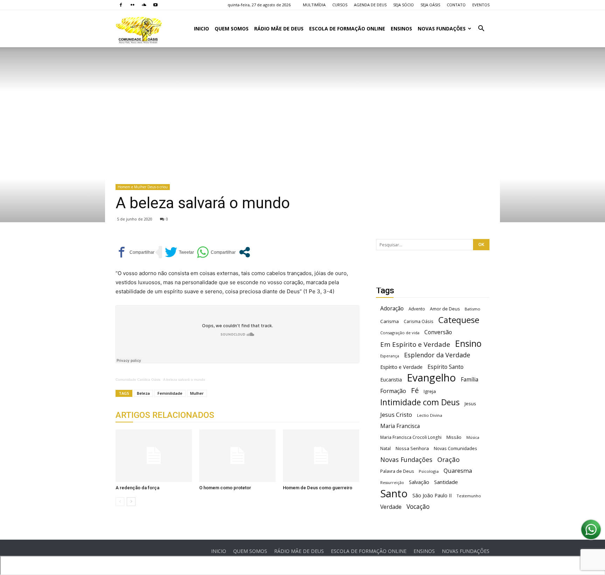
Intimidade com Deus (420, 402)
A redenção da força (137, 487)
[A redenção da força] (154, 455)
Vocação (418, 506)
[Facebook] (121, 5)
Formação (393, 391)
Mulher (197, 393)
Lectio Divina (429, 415)
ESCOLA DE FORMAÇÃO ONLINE (347, 28)
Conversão (438, 332)
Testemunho (469, 495)
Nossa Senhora (412, 448)
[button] (481, 29)
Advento (417, 308)
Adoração (392, 308)
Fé (415, 390)
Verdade (391, 507)
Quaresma (458, 470)
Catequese (458, 319)
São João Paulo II (432, 495)
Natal (385, 448)
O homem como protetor (225, 487)
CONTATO (456, 4)
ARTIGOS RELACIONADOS (165, 415)
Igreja (430, 391)
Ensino (468, 343)
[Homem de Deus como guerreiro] (321, 455)
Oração (448, 459)
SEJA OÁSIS (430, 4)
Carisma (389, 321)
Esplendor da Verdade (437, 355)
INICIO (201, 28)
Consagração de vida (399, 332)
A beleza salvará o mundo (184, 379)
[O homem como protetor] (237, 455)
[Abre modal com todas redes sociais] (244, 252)
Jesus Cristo (396, 414)
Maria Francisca (400, 426)
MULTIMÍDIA (314, 4)
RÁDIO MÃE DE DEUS (279, 28)
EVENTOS (480, 4)
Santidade (446, 481)
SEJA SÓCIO (403, 4)
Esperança (389, 355)
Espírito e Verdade (401, 367)
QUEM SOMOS (232, 28)
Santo (394, 493)
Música (472, 437)
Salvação (419, 482)
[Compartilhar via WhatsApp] (216, 252)
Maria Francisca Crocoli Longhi (410, 437)
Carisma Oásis (418, 321)
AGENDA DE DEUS (370, 4)
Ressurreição (392, 482)
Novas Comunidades (455, 448)
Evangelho (431, 377)
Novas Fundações (406, 459)
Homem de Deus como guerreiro (317, 487)
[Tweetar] (179, 252)
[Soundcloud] (144, 5)
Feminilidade (170, 393)
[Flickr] (132, 5)
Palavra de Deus (397, 471)
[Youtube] (155, 5)
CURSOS (339, 4)
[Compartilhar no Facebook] (135, 252)
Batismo (472, 308)
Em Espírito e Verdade (415, 344)
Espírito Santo (445, 367)
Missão (453, 437)
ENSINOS (401, 28)
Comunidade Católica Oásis (138, 379)
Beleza (143, 393)
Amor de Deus (445, 309)
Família (469, 379)
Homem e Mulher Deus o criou (143, 186)
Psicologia (429, 471)
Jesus (470, 403)
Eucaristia (391, 379)
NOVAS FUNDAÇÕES (442, 28)
